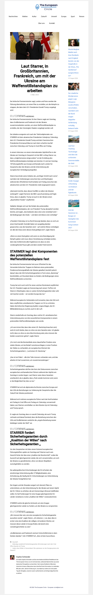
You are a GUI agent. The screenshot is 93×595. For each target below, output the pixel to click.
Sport (73, 16)
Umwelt (54, 16)
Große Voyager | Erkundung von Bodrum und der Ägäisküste (73, 187)
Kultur (34, 16)
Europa (63, 16)
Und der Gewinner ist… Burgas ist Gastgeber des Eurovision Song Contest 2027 (73, 219)
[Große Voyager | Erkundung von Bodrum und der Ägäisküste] (73, 176)
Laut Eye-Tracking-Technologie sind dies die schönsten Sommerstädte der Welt (73, 154)
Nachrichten (13, 16)
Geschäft (15, 542)
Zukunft (44, 16)
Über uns (41, 23)
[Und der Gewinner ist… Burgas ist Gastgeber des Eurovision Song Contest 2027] (73, 205)
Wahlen (25, 16)
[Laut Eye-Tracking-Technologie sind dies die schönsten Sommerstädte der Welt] (73, 141)
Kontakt (52, 23)
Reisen (81, 16)
